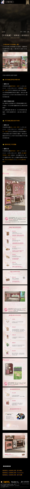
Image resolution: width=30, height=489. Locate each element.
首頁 (21, 31)
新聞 (24, 31)
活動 (28, 31)
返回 (4, 32)
